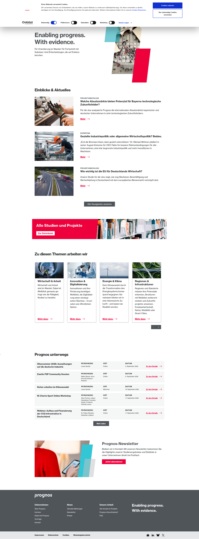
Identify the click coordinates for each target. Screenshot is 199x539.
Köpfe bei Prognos (42, 516)
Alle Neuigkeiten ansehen (99, 204)
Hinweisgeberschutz (81, 535)
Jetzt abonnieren (113, 461)
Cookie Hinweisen (139, 10)
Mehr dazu (43, 319)
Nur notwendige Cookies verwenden (168, 13)
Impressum (39, 535)
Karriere (38, 512)
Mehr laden (101, 423)
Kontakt (38, 522)
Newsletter (71, 512)
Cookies (66, 535)
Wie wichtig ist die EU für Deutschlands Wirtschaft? (111, 171)
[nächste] (158, 327)
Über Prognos (40, 509)
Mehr (83, 119)
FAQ (101, 516)
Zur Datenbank (45, 233)
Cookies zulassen (167, 5)
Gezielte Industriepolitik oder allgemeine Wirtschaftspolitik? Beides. (121, 136)
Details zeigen (124, 23)
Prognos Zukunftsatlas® (109, 512)
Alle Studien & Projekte (108, 509)
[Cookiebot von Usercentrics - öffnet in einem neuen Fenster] (27, 22)
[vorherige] (153, 327)
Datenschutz (53, 535)
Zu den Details (152, 366)
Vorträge (38, 519)
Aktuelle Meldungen (74, 509)
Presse (69, 516)
